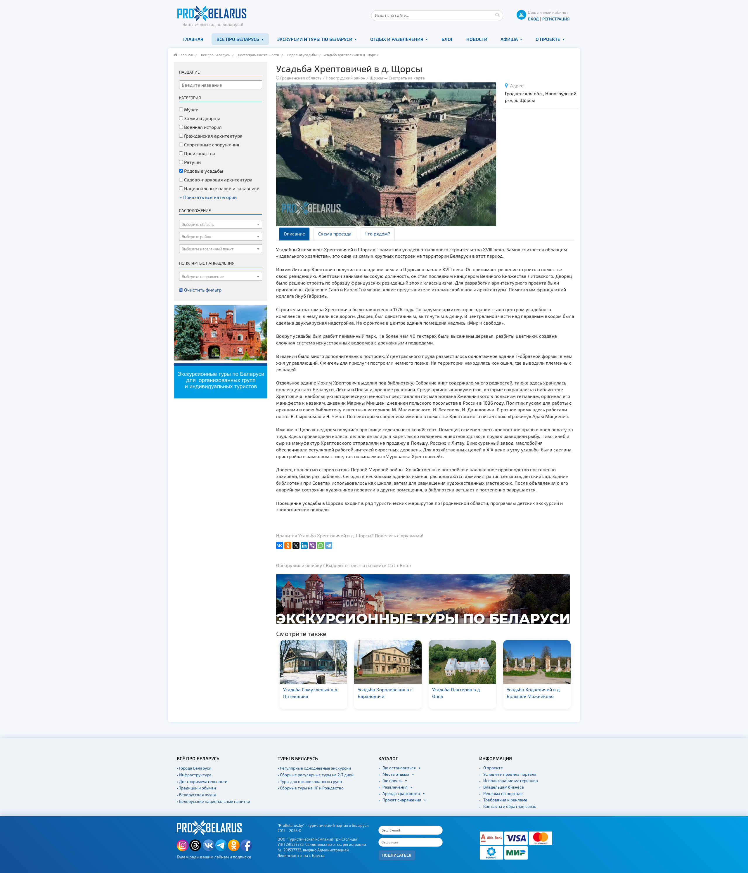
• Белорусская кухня (196, 794)
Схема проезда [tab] (335, 233)
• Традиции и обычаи (196, 787)
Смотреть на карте (407, 77)
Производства (199, 153)
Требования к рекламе (505, 799)
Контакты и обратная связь (509, 806)
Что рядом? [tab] (377, 233)
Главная (193, 39)
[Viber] (312, 545)
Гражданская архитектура (213, 135)
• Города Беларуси (194, 767)
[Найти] (497, 14)
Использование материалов (510, 780)
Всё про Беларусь (238, 39)
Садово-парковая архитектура (217, 179)
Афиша (509, 39)
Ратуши (192, 162)
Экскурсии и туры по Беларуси (314, 39)
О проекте (548, 39)
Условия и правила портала (509, 774)
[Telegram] (328, 545)
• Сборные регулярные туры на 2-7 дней (316, 774)
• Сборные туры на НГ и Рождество (311, 787)
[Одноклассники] (287, 545)
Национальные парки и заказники (221, 188)
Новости (476, 39)
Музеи (190, 109)
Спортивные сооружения (211, 144)
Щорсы (377, 77)
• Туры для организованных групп (310, 781)
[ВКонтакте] (279, 545)
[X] (295, 545)
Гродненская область (300, 77)
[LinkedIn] (304, 545)
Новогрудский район (345, 77)
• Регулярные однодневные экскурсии (314, 767)
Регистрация (556, 18)
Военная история (202, 127)
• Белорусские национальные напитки (213, 801)
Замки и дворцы (201, 118)
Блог (447, 39)
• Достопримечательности (202, 781)
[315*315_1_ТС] (220, 351)
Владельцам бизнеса (503, 786)
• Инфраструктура (194, 774)
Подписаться (397, 855)
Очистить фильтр (202, 289)
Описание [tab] (294, 233)
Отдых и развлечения (396, 39)
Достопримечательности (258, 55)
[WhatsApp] (320, 545)
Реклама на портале (503, 793)
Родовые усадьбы (302, 55)
